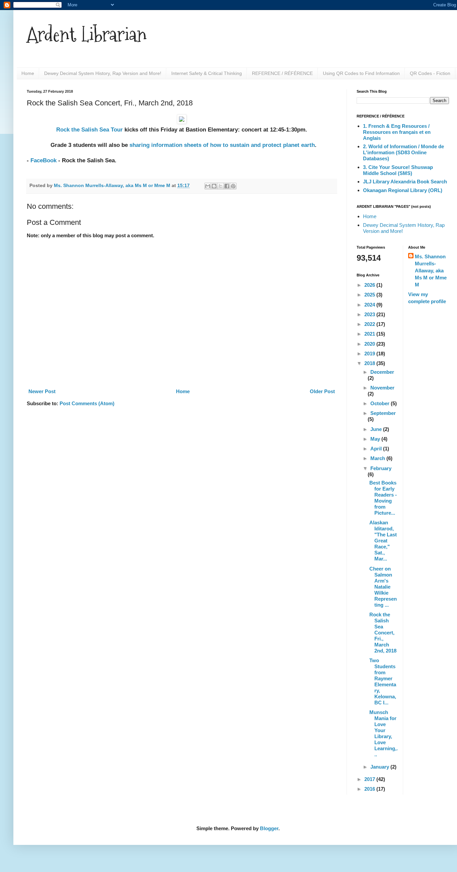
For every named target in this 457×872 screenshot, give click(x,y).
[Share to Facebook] (226, 186)
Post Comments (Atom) (87, 403)
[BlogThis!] (214, 186)
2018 (370, 363)
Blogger (269, 828)
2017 (370, 779)
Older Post (322, 391)
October (380, 403)
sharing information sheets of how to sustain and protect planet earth (222, 145)
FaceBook (43, 160)
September (383, 413)
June (376, 429)
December (382, 372)
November (382, 387)
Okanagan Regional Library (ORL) (402, 190)
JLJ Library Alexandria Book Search (405, 181)
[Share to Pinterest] (233, 186)
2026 (370, 285)
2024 (370, 305)
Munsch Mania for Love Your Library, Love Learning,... (383, 733)
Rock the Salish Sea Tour (89, 129)
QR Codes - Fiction (430, 73)
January (380, 767)
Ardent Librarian (87, 35)
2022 (370, 324)
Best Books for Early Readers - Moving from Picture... (383, 498)
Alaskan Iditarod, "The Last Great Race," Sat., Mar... (383, 540)
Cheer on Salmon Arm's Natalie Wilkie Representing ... (383, 587)
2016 (370, 789)
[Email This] (207, 186)
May (375, 439)
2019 (370, 353)
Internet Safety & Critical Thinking (206, 73)
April (376, 448)
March (378, 458)
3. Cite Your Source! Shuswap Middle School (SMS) (398, 170)
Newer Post (42, 391)
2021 (370, 334)
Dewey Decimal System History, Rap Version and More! (102, 73)
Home (27, 73)
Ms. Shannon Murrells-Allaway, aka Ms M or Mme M (431, 270)
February (380, 468)
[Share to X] (220, 186)
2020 (370, 344)
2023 (370, 314)
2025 (370, 294)
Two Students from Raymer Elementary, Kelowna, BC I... (382, 681)
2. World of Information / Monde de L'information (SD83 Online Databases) (403, 152)
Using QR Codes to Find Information (361, 73)
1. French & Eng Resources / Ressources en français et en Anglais (397, 132)
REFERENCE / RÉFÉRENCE (282, 73)
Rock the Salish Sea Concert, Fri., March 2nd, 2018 (382, 632)
